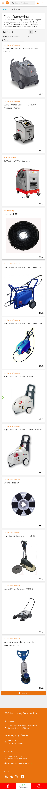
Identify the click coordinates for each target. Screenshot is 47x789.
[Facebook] (22, 777)
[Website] (11, 777)
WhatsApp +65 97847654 (17, 759)
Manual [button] (10, 32)
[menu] (2, 3)
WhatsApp (23, 787)
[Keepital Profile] (6, 776)
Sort (4, 32)
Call (8, 787)
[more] (42, 3)
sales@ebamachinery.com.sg (19, 763)
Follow (39, 787)
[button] (19, 36)
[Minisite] (17, 777)
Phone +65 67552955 (15, 756)
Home (4, 9)
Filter (5, 36)
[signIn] (37, 3)
